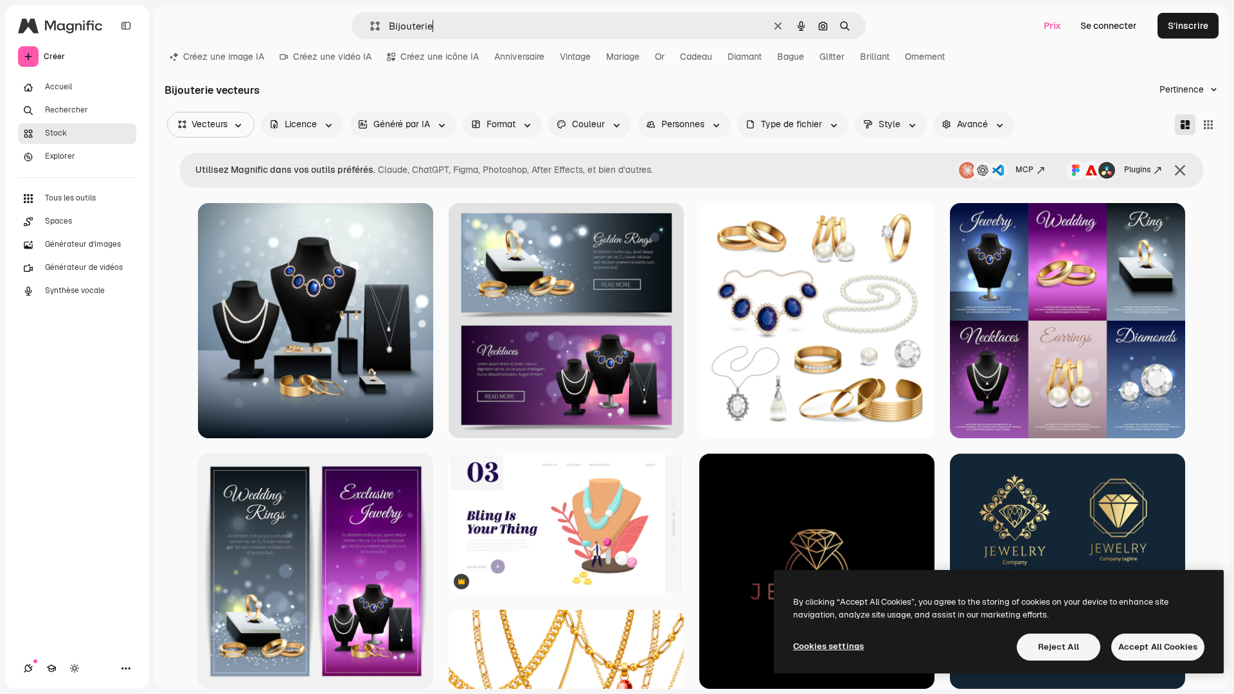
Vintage (575, 56)
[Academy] (51, 668)
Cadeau (696, 56)
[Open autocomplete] (370, 26)
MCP (1024, 170)
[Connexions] (28, 668)
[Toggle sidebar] (126, 25)
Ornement (925, 56)
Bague (790, 56)
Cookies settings (828, 646)
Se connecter (1108, 25)
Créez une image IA (223, 56)
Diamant (745, 56)
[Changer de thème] (74, 668)
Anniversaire (519, 56)
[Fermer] (1180, 170)
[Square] (1208, 124)
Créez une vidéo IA (332, 56)
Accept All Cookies (1157, 646)
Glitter (832, 56)
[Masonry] (1185, 124)
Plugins (1137, 170)
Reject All (1058, 646)
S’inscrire (1188, 25)
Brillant (875, 56)
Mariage (622, 56)
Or (660, 56)
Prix (1052, 25)
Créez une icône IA (439, 56)
